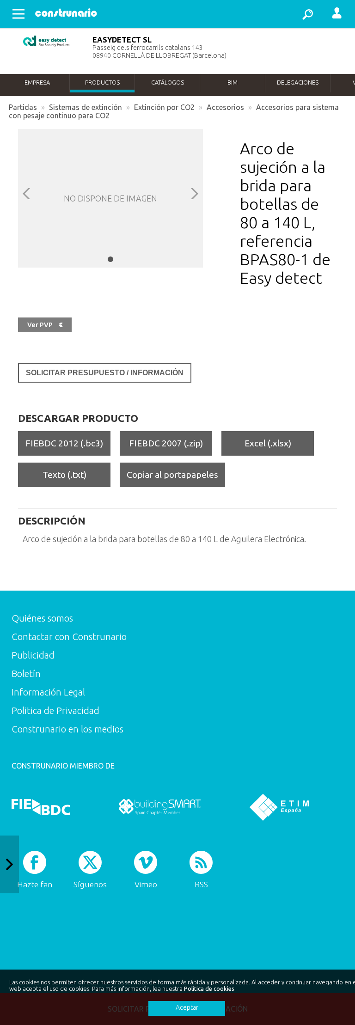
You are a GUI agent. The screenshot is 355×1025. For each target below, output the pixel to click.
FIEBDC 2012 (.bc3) (64, 443)
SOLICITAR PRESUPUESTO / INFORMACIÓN (105, 373)
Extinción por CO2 (164, 107)
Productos (102, 82)
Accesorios (225, 107)
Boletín (26, 673)
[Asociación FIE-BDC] (41, 807)
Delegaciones (297, 82)
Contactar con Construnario (69, 636)
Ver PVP (44, 325)
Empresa (37, 82)
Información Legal (48, 692)
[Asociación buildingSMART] (160, 807)
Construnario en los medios (67, 729)
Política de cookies (209, 988)
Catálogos (167, 82)
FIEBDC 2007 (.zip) (166, 443)
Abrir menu (18, 14)
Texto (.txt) (64, 475)
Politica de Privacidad (55, 710)
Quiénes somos (42, 618)
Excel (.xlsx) (268, 443)
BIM (232, 82)
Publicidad (33, 655)
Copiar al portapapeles (172, 475)
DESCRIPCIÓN (52, 520)
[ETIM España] (279, 807)
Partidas (23, 107)
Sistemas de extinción (85, 107)
